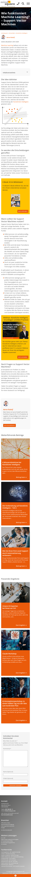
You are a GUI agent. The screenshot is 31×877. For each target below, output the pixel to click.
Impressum (5, 873)
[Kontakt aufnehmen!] (15, 875)
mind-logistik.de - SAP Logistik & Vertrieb (10, 852)
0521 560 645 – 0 (9, 809)
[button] (15, 72)
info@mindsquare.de (10, 811)
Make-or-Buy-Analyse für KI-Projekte (9, 839)
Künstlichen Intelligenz (20, 102)
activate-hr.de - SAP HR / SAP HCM (9, 861)
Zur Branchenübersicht (6, 830)
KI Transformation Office (7, 841)
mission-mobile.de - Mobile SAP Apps (10, 855)
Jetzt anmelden (22, 357)
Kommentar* (7, 749)
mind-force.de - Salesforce (7, 864)
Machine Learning (7, 45)
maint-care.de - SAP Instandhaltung (9, 863)
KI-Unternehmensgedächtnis (8, 842)
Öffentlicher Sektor (5, 823)
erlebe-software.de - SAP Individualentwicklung (12, 857)
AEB (14, 873)
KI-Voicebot (4, 844)
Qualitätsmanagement (22, 873)
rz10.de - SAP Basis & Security (8, 853)
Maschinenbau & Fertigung (7, 824)
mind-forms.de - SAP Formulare (8, 860)
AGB (11, 873)
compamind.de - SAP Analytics (8, 858)
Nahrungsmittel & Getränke (7, 826)
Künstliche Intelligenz (21, 33)
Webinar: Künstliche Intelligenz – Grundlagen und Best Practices (15, 319)
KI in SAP (3, 838)
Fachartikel (12, 33)
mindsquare (4, 33)
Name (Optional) (8, 772)
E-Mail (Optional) (8, 778)
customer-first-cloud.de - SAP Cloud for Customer (12, 866)
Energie (3, 827)
